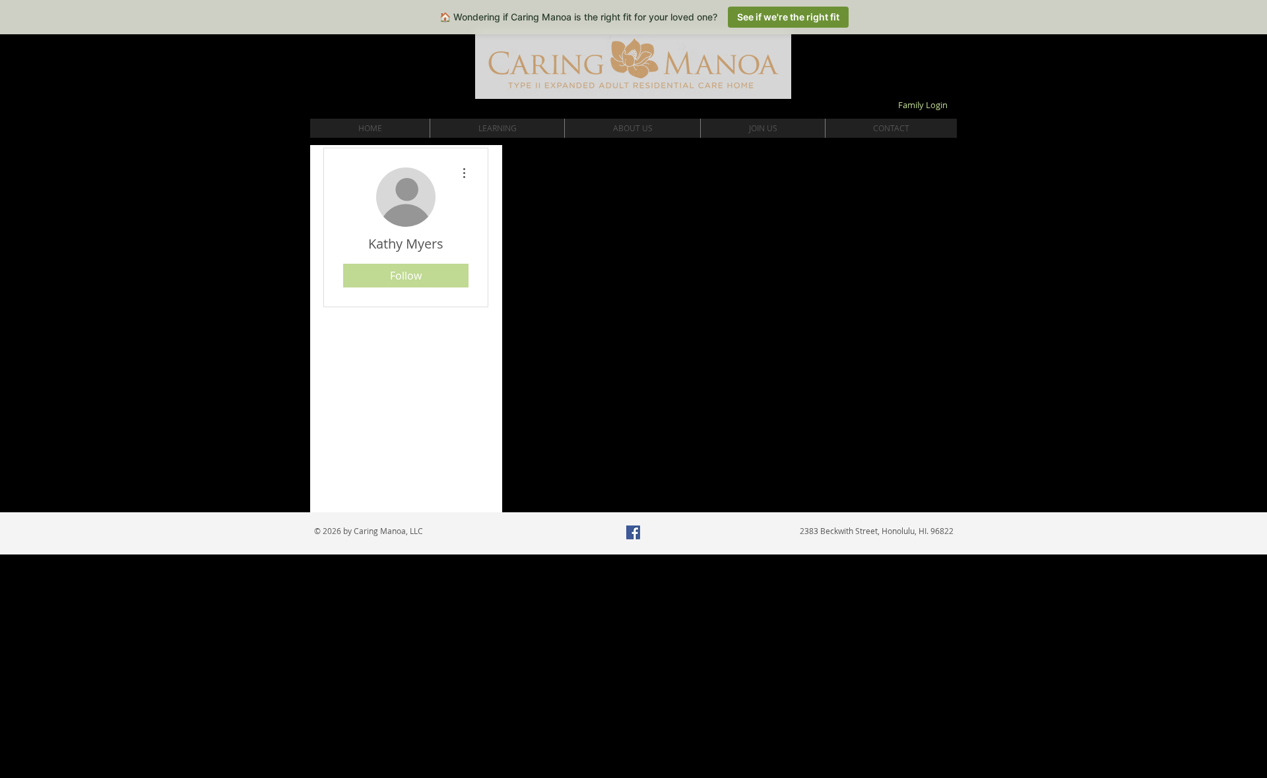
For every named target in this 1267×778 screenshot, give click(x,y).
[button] (497, 128)
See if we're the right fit (788, 16)
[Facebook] (633, 532)
